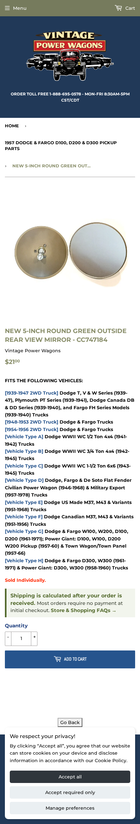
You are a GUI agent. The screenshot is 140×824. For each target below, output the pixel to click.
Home (12, 125)
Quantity (16, 625)
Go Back (70, 722)
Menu (19, 8)
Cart (129, 8)
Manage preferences (70, 808)
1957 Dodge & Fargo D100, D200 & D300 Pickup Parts (61, 145)
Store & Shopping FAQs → (84, 610)
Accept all (70, 777)
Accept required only (70, 792)
